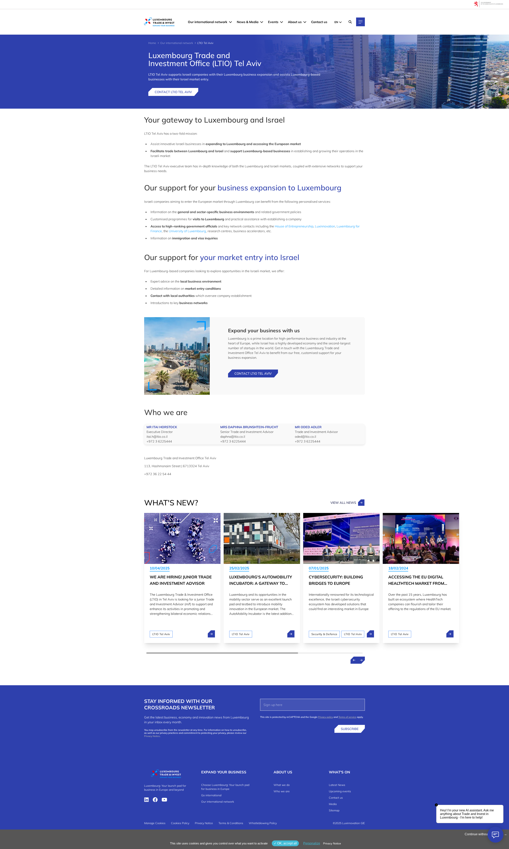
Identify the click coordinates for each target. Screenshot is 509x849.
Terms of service (347, 716)
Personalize (311, 843)
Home (152, 43)
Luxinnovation (325, 226)
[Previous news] (354, 660)
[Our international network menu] (230, 21)
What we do (282, 785)
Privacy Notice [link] (332, 843)
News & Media (247, 22)
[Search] (350, 21)
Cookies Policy (180, 823)
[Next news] (361, 660)
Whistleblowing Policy (263, 823)
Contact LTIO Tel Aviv (173, 92)
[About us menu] (304, 21)
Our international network (207, 22)
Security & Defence (324, 634)
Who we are (282, 791)
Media (333, 804)
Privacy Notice (152, 736)
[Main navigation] (360, 22)
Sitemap (334, 810)
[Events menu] (281, 21)
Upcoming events (340, 791)
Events (273, 22)
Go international (211, 795)
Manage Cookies (154, 823)
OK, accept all (286, 843)
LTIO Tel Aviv (161, 634)
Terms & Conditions (231, 823)
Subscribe (349, 729)
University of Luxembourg (187, 231)
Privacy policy (325, 716)
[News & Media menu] (261, 21)
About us (295, 22)
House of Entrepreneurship (294, 226)
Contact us (319, 22)
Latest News (337, 785)
